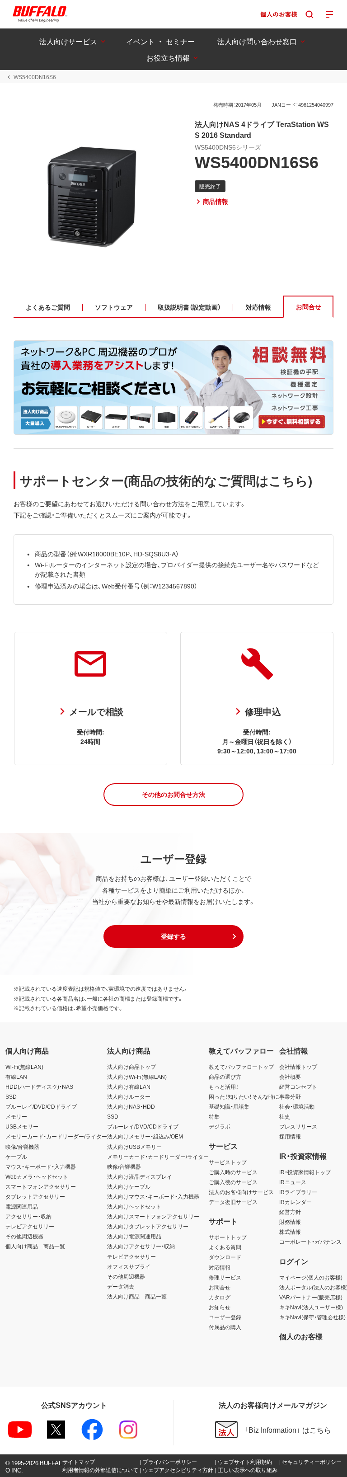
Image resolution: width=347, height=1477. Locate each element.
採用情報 (290, 1136)
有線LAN (16, 1076)
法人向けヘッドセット (134, 1206)
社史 (284, 1116)
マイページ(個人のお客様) (310, 1277)
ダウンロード (225, 1257)
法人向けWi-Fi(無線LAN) (137, 1076)
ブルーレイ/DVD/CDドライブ (41, 1106)
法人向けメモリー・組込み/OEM (145, 1136)
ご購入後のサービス (233, 1182)
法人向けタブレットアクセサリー (147, 1226)
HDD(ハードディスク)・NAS (39, 1086)
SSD (11, 1096)
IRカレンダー (295, 1202)
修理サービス (225, 1277)
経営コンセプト (298, 1086)
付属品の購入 (225, 1327)
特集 (214, 1116)
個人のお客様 (301, 1336)
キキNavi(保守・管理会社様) (312, 1317)
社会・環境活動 (296, 1106)
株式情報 (290, 1232)
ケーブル (16, 1156)
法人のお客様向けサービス (241, 1192)
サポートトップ (228, 1237)
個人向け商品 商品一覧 (35, 1246)
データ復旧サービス (233, 1202)
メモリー (16, 1116)
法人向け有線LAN (128, 1086)
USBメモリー (21, 1126)
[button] (173, 794)
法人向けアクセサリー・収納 (141, 1246)
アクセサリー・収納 (28, 1216)
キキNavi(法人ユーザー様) (311, 1307)
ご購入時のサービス (233, 1172)
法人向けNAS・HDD (131, 1106)
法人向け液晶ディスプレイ (139, 1176)
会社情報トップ (298, 1067)
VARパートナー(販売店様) (310, 1297)
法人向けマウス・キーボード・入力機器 (153, 1196)
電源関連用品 (21, 1206)
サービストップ (228, 1162)
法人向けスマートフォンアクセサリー (153, 1216)
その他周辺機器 (24, 1236)
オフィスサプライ (128, 1266)
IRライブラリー (298, 1192)
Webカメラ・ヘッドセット (36, 1176)
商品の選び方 (225, 1076)
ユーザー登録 (225, 1317)
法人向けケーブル (128, 1186)
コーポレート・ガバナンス (310, 1241)
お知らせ (219, 1307)
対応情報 (219, 1267)
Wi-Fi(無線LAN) (24, 1067)
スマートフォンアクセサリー (40, 1186)
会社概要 (290, 1076)
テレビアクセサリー (29, 1226)
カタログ (219, 1297)
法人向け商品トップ (131, 1067)
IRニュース (292, 1182)
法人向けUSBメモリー (134, 1147)
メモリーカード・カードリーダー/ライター (56, 1136)
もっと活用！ (224, 1086)
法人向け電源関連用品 (134, 1236)
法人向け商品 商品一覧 (137, 1296)
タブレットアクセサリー (35, 1196)
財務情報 (290, 1222)
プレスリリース (298, 1126)
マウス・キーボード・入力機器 (40, 1166)
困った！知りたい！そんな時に (244, 1096)
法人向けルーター (128, 1096)
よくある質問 (225, 1247)
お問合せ (219, 1287)
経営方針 (290, 1212)
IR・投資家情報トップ (305, 1172)
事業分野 (290, 1096)
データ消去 (120, 1286)
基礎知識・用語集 (229, 1106)
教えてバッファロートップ (241, 1067)
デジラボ (219, 1126)
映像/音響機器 (22, 1147)
